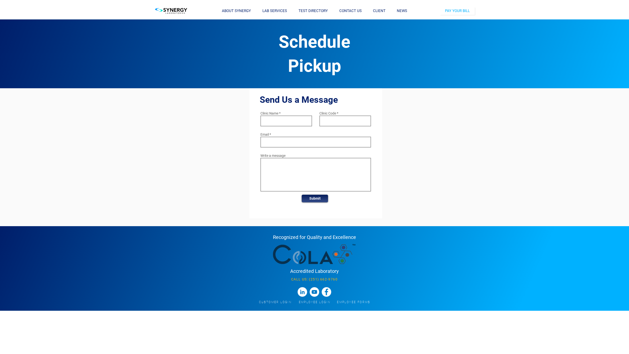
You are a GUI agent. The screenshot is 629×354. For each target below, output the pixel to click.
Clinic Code (327, 113)
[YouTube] (314, 292)
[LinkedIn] (302, 292)
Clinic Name (269, 113)
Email (264, 134)
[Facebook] (326, 292)
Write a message (273, 155)
